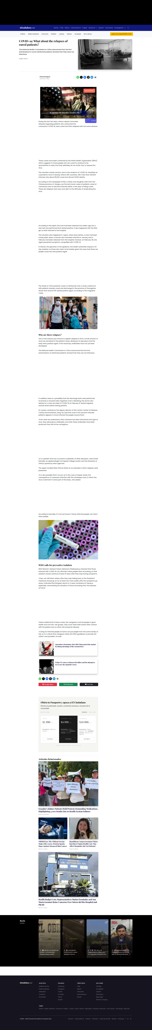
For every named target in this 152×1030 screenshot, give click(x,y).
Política (22, 34)
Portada (98, 986)
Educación (102, 1009)
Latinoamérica (76, 28)
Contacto (42, 994)
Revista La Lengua (101, 1000)
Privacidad (42, 997)
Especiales (88, 1009)
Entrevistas (109, 28)
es (128, 1019)
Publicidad (42, 992)
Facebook (61, 986)
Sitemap (114, 1019)
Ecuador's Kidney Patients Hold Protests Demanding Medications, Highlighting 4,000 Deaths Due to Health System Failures (68, 810)
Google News (48, 684)
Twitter (60, 992)
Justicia (61, 34)
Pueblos (53, 34)
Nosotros (70, 1019)
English (84, 28)
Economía (45, 34)
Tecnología (119, 1009)
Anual (92, 712)
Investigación (118, 28)
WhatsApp (69, 684)
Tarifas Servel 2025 (104, 1019)
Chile (61, 28)
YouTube (89, 684)
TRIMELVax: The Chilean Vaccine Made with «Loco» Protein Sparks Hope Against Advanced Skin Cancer (53, 843)
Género (69, 34)
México (67, 28)
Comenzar (50, 739)
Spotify (60, 1000)
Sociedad (78, 34)
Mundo (56, 28)
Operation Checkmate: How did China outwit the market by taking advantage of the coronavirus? (75, 645)
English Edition (23, 59)
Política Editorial (44, 989)
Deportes (127, 1009)
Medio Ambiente (33, 34)
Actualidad (99, 989)
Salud (76, 1009)
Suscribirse (68, 739)
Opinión (101, 28)
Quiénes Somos (44, 986)
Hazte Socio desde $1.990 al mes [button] (122, 34)
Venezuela (80, 992)
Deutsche (91, 28)
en (130, 1019)
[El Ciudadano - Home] (27, 28)
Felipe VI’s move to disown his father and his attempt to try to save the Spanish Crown (75, 663)
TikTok (60, 997)
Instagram (61, 989)
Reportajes (99, 997)
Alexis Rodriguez (45, 77)
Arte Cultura (88, 34)
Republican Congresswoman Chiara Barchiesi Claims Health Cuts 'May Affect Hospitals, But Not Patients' (83, 843)
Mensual (84, 712)
